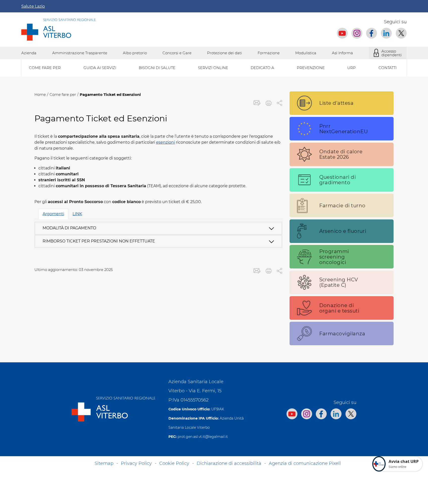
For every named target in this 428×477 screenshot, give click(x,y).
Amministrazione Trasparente (79, 53)
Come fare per (63, 94)
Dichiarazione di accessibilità (229, 463)
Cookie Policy (174, 463)
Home (40, 94)
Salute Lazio (33, 6)
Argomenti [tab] (53, 214)
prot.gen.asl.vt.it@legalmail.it (203, 436)
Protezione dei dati (224, 53)
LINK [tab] (77, 214)
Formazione (269, 53)
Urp (351, 67)
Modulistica (305, 53)
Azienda (28, 53)
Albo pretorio (135, 53)
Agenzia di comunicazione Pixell (305, 463)
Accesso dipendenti (391, 53)
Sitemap (104, 463)
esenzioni (165, 142)
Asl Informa (342, 53)
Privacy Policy (136, 463)
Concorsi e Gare (176, 53)
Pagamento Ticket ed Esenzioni (110, 94)
